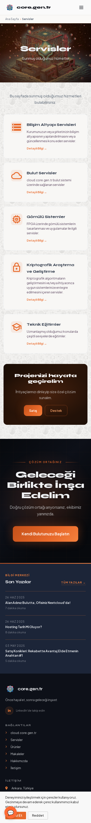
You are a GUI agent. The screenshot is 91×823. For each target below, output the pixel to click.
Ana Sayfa (12, 19)
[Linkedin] (9, 711)
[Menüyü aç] (81, 7)
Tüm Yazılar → (73, 582)
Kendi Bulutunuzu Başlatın (45, 533)
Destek (56, 410)
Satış (33, 410)
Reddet (38, 815)
